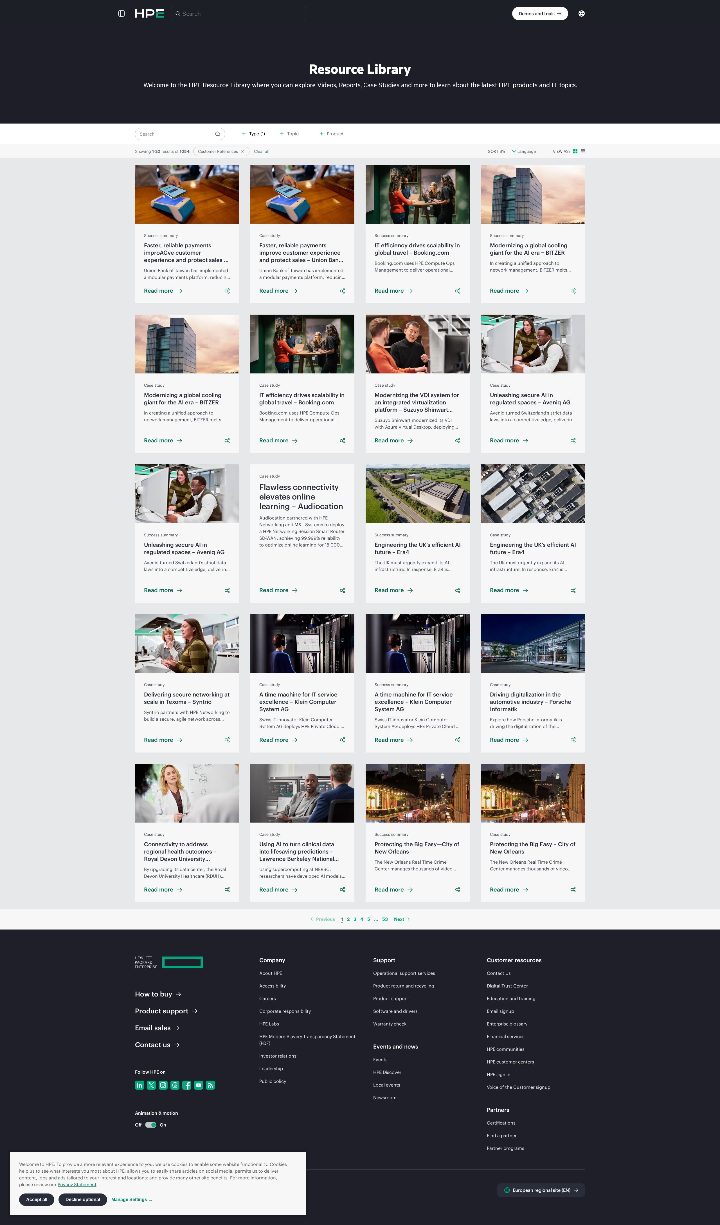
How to (153, 994)
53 (385, 919)
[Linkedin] (139, 1085)
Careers (267, 998)
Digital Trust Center (507, 986)
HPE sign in (498, 1074)
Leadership (271, 1068)
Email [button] (153, 1028)
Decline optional (83, 1199)
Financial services (506, 1036)
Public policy (272, 1081)
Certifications (501, 1123)
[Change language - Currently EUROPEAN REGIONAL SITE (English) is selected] (581, 13)
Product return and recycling (403, 986)
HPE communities (506, 1049)
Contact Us (499, 973)
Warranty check (389, 1024)
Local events (386, 1085)
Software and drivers (395, 1011)
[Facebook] (186, 1085)
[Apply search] (217, 134)
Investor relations (277, 1056)
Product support (390, 998)
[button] (121, 13)
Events (380, 1059)
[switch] (147, 1125)
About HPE (270, 973)
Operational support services (404, 973)
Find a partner (502, 1135)
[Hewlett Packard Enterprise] (149, 13)
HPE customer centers (510, 1062)
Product (161, 1011)
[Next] (408, 919)
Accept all (36, 1199)
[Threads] (174, 1085)
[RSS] (210, 1085)
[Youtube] (198, 1085)
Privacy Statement (77, 1184)
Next (399, 919)
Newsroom (385, 1097)
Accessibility (272, 986)
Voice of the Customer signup (518, 1087)
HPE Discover (387, 1072)
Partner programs (505, 1148)
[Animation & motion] (150, 1125)
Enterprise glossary (507, 1024)
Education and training (511, 998)
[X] (151, 1085)
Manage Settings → (132, 1199)
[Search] (177, 13)
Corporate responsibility (285, 1011)
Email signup (500, 1011)
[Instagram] (163, 1085)
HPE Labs (269, 1024)
